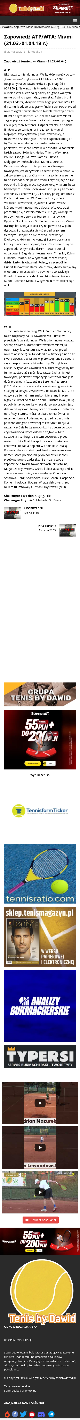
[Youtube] (32, 1416)
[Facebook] (15, 1416)
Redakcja (36, 51)
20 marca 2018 (16, 51)
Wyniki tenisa (40, 775)
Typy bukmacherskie (17, 1386)
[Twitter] (23, 1416)
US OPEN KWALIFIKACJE (18, 1340)
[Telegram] (51, 1416)
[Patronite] (7, 1416)
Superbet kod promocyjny (20, 1390)
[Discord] (41, 1416)
